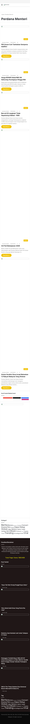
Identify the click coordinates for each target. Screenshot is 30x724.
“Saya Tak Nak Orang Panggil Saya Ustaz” (14, 585)
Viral (26, 533)
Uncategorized (18, 533)
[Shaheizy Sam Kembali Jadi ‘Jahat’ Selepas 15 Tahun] (15, 623)
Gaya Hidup (19, 527)
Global (4, 529)
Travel (2, 533)
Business (15, 525)
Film (8, 527)
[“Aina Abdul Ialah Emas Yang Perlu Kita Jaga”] (15, 598)
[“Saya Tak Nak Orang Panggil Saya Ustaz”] (15, 575)
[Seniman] (6, 4)
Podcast (18, 531)
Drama (4, 527)
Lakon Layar (21, 529)
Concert (25, 525)
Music (13, 531)
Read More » (6, 56)
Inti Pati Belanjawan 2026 (10, 246)
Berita (4, 525)
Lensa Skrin (5, 531)
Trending (9, 533)
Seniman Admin (5, 42)
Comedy (19, 525)
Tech (22, 531)
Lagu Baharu (12, 529)
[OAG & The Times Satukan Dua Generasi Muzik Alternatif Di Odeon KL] (15, 676)
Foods (12, 527)
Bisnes (10, 525)
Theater (26, 531)
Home (2, 14)
